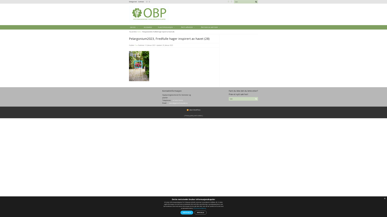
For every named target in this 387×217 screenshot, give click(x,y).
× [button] (384, 198)
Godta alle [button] (187, 212)
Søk (256, 2)
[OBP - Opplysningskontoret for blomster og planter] (149, 14)
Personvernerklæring (199, 208)
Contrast (141, 2)
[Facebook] (146, 2)
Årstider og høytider (209, 27)
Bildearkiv (148, 27)
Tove (136, 45)
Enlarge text (133, 2)
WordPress (194, 110)
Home (139, 32)
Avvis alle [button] (200, 212)
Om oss (133, 27)
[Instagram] (149, 2)
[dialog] (193, 206)
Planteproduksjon (165, 27)
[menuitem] (147, 2)
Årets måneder (187, 27)
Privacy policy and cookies (193, 116)
